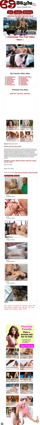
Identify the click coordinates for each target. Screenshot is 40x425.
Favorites (16, 176)
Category (18, 12)
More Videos (18, 146)
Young (32, 307)
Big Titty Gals (10, 82)
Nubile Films (27, 93)
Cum (29, 307)
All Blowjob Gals (11, 77)
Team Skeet (20, 93)
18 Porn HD (23, 82)
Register (34, 5)
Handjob (9, 307)
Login (33, 3)
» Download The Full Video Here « (20, 38)
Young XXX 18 (24, 84)
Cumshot (30, 305)
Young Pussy (23, 83)
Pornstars (9, 83)
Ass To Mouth (16, 305)
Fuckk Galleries (11, 79)
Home (10, 12)
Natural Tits (24, 305)
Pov (8, 162)
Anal (5, 307)
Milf (20, 305)
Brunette (22, 160)
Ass (12, 307)
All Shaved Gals (24, 80)
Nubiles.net (13, 93)
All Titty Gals (10, 80)
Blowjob (18, 160)
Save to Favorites (23, 172)
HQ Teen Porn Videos (26, 77)
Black (5, 305)
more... (25, 308)
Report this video (32, 172)
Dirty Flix (11, 146)
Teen (26, 307)
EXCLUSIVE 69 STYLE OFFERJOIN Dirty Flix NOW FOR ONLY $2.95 (20, 15)
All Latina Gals (24, 79)
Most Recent (28, 12)
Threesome (15, 308)
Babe (10, 308)
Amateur (13, 160)
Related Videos (9, 176)
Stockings (6, 308)
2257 (16, 172)
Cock (23, 307)
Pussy (11, 162)
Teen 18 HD (23, 78)
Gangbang (10, 305)
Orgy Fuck (9, 78)
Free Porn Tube (11, 84)
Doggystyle (29, 160)
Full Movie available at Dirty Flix (20, 68)
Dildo (34, 305)
